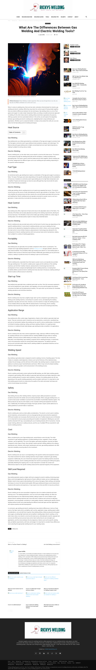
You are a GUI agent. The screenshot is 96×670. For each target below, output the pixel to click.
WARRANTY (78, 663)
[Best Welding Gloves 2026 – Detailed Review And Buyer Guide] (67, 143)
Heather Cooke (74, 45)
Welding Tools (15, 528)
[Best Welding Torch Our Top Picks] (67, 91)
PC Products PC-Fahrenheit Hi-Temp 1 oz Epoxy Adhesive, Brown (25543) (80, 193)
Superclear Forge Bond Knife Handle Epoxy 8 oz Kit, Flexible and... (79, 230)
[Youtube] (60, 653)
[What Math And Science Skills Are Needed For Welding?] (52, 598)
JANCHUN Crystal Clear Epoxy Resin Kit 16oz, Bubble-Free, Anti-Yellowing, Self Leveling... (79, 186)
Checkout (69, 663)
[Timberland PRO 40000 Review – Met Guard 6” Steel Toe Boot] (67, 158)
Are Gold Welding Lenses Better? (52, 544)
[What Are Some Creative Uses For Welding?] (16, 581)
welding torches (38, 248)
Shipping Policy (42, 663)
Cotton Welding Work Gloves (79, 119)
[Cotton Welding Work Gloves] (67, 121)
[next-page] (11, 611)
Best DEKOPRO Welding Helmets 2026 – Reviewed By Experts (79, 85)
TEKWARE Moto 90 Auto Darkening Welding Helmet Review (78, 165)
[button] (86, 17)
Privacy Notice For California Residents (16, 663)
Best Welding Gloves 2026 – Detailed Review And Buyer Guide (79, 143)
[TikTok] (52, 653)
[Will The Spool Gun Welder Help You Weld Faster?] (66, 78)
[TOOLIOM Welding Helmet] (67, 172)
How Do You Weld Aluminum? (14, 604)
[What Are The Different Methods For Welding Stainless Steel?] (52, 581)
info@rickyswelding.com (51, 649)
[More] (65, 38)
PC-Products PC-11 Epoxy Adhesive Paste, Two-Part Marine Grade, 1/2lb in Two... (79, 245)
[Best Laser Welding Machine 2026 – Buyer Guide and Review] (67, 70)
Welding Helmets (19, 664)
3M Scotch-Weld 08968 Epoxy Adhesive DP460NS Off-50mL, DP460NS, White (79, 223)
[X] (12, 535)
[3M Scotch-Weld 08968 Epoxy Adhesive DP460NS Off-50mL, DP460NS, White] (67, 223)
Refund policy (35, 663)
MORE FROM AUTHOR (25, 573)
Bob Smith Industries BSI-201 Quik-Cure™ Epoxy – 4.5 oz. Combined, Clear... (79, 238)
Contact (70, 17)
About (76, 17)
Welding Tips (55, 17)
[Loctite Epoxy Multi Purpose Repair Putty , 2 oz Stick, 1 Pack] (67, 208)
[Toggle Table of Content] (23, 132)
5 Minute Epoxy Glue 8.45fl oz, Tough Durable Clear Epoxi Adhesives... (79, 201)
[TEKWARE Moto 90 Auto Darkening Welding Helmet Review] (66, 165)
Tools (47, 17)
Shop (59, 663)
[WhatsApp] (19, 535)
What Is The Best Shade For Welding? (17, 544)
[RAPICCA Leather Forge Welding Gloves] (66, 129)
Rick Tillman (73, 58)
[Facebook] (9, 535)
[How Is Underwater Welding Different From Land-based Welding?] (34, 598)
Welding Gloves (39, 17)
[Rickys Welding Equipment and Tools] (48, 7)
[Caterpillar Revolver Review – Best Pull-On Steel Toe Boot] (67, 99)
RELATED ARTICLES (13, 573)
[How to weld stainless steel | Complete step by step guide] (67, 114)
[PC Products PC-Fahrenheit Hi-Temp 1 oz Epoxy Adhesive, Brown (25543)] (67, 193)
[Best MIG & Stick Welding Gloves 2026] (67, 150)
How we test (71, 661)
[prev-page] (9, 611)
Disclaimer (55, 661)
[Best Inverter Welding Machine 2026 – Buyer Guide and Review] (67, 107)
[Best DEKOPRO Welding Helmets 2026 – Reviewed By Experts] (67, 84)
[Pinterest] (16, 535)
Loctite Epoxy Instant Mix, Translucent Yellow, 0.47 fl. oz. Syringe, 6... (80, 253)
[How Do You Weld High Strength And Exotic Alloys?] (34, 581)
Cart (73, 663)
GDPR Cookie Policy (63, 661)
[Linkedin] (43, 653)
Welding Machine (27, 17)
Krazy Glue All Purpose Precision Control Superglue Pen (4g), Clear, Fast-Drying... (79, 294)
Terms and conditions (51, 663)
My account (63, 663)
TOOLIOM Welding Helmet (78, 171)
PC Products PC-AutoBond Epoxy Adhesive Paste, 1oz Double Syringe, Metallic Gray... (80, 286)
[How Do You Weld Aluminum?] (16, 598)
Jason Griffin (42, 34)
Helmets (63, 17)
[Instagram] (39, 653)
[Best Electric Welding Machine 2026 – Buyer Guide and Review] (67, 135)
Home (18, 17)
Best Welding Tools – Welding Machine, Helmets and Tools (35, 661)
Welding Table (36, 664)
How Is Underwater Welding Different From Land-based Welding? (32, 606)
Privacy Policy (28, 663)
